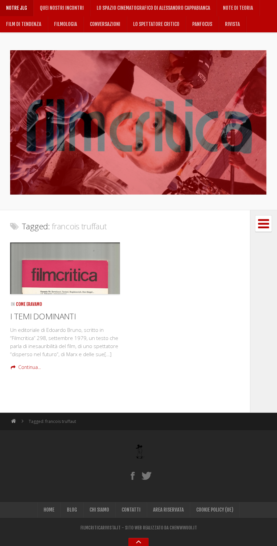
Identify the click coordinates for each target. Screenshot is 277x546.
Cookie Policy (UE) (214, 510)
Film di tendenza (23, 24)
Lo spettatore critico (156, 24)
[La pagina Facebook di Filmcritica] (132, 475)
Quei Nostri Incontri (62, 8)
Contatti (131, 510)
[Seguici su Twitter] (146, 475)
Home (49, 510)
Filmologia (65, 24)
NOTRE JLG (16, 8)
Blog (72, 510)
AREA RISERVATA (168, 510)
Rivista (232, 24)
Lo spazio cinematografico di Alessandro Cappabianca (153, 8)
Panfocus (202, 24)
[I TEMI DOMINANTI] (65, 268)
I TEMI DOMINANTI (43, 316)
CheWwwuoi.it (183, 527)
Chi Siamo (99, 510)
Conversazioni (105, 24)
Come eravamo (29, 304)
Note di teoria (238, 8)
